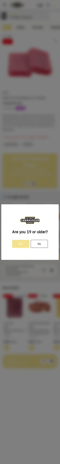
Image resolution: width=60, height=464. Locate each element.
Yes (21, 243)
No (39, 243)
